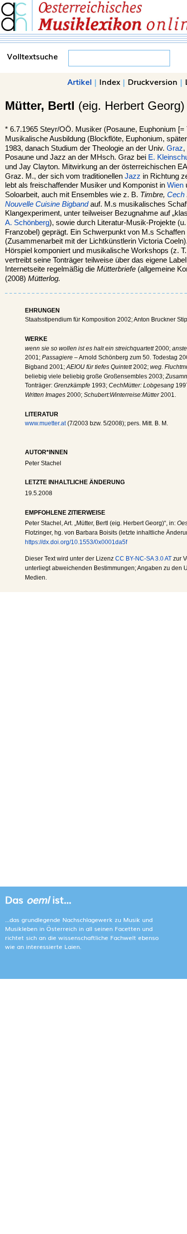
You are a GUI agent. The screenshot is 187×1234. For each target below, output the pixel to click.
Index (109, 81)
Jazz (133, 176)
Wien (175, 185)
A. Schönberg (27, 223)
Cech (176, 195)
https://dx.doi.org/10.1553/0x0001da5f (76, 542)
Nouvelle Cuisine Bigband (46, 204)
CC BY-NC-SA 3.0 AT (143, 558)
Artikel (79, 81)
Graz (175, 148)
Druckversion (153, 81)
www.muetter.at (45, 423)
